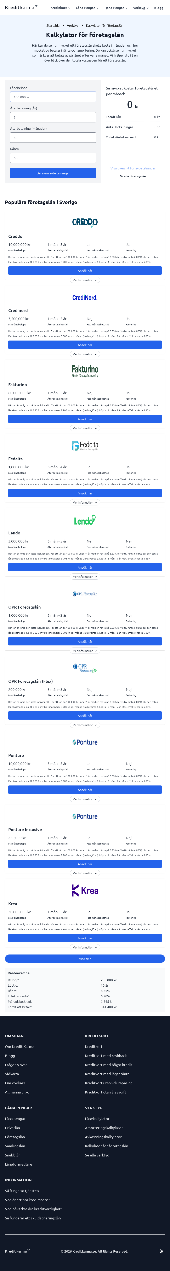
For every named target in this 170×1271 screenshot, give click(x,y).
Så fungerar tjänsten (22, 1190)
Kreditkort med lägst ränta (107, 1074)
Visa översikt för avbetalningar (132, 168)
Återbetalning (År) (23, 108)
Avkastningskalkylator (103, 1136)
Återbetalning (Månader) (28, 128)
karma (21, 7)
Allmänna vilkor (18, 1092)
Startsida (53, 25)
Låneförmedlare (18, 1164)
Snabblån (13, 1155)
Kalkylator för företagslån (106, 1146)
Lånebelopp (18, 88)
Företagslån (15, 1136)
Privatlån (12, 1127)
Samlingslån (15, 1146)
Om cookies (15, 1083)
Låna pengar (15, 1118)
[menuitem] (61, 7)
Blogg (158, 7)
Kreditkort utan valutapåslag (108, 1083)
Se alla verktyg (97, 1155)
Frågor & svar (16, 1064)
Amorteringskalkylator (104, 1127)
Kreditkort (93, 1046)
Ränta (14, 148)
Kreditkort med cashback (106, 1055)
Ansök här (85, 270)
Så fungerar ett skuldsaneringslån (33, 1218)
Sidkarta (12, 1074)
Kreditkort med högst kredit (108, 1064)
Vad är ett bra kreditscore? (27, 1199)
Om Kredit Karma (19, 1046)
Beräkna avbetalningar (53, 173)
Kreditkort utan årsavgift (105, 1092)
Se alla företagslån (133, 176)
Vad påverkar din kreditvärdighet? (33, 1209)
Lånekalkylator (97, 1118)
